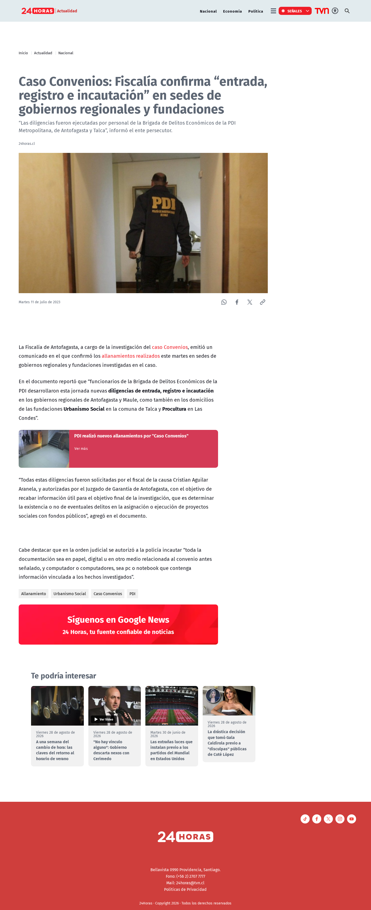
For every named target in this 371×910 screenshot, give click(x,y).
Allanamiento (33, 594)
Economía (232, 11)
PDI (132, 594)
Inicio (23, 53)
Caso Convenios (108, 594)
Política (255, 11)
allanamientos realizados (131, 356)
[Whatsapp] (224, 302)
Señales (294, 11)
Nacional (208, 11)
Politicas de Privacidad (185, 889)
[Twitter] (250, 302)
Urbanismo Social (70, 594)
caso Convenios (170, 347)
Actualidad (43, 53)
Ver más (81, 448)
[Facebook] (237, 302)
